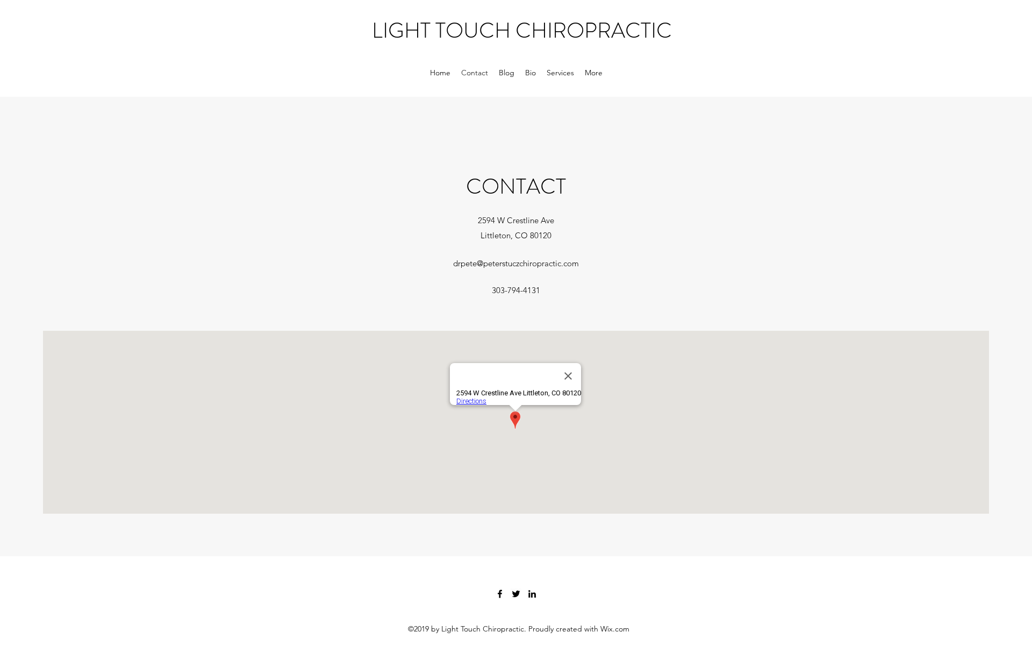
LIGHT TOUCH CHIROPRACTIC (522, 30)
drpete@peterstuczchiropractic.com (516, 263)
